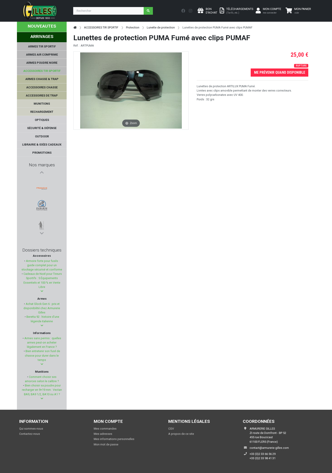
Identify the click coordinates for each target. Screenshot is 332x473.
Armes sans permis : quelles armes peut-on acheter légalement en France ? (42, 342)
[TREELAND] (41, 224)
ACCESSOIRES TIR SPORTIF (101, 27)
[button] (42, 291)
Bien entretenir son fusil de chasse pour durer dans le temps (42, 355)
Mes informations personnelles (114, 439)
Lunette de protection (161, 27)
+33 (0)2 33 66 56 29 (263, 454)
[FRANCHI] (41, 181)
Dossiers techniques (41, 250)
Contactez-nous (29, 433)
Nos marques (42, 164)
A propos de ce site (181, 433)
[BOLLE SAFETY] (41, 213)
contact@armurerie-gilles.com (269, 447)
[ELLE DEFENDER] (41, 202)
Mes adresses (103, 433)
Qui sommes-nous (31, 428)
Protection (132, 27)
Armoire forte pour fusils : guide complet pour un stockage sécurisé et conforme (41, 265)
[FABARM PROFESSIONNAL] (41, 191)
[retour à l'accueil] (75, 27)
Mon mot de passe (106, 444)
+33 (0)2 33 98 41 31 (263, 458)
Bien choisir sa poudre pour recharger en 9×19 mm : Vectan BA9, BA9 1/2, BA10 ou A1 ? (42, 390)
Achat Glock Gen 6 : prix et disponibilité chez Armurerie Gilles (41, 308)
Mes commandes (105, 428)
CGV (171, 428)
